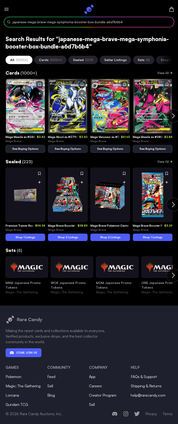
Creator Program (102, 395)
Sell (50, 386)
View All (163, 73)
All (19, 60)
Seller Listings (115, 60)
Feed (51, 376)
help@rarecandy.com (148, 395)
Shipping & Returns (146, 386)
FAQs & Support (144, 376)
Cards (50, 60)
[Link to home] (89, 9)
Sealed (83, 60)
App (92, 376)
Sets (144, 60)
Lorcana (12, 395)
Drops (165, 60)
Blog (51, 395)
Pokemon (13, 376)
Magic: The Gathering (23, 386)
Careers (95, 386)
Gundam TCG (17, 404)
